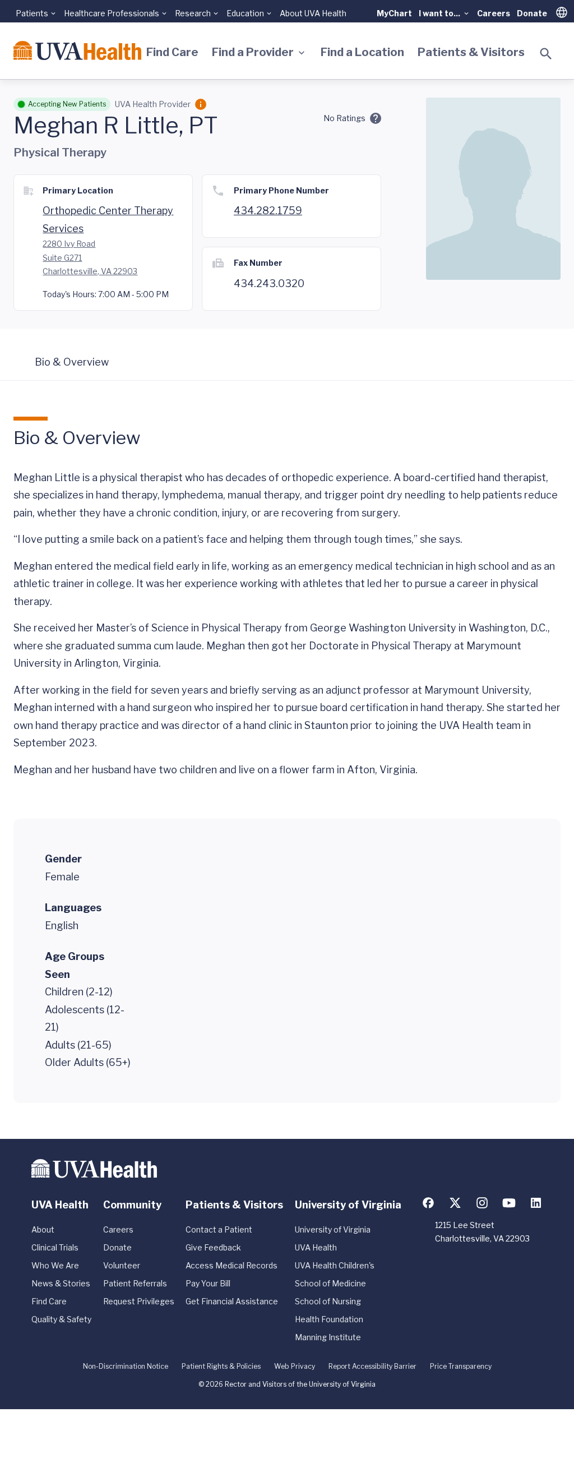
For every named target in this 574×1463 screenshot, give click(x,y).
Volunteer (121, 1265)
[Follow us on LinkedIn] (536, 1203)
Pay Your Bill (208, 1283)
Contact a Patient (219, 1229)
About (42, 1229)
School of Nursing (328, 1301)
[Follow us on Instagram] (482, 1203)
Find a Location (362, 52)
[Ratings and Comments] (375, 118)
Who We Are (55, 1265)
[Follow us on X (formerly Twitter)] (455, 1203)
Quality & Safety (61, 1319)
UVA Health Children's (334, 1265)
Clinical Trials (54, 1247)
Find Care (172, 52)
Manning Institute (328, 1337)
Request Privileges (138, 1301)
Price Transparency (461, 1366)
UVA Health (316, 1247)
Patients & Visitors (471, 52)
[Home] (77, 50)
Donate (532, 13)
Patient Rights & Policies (221, 1366)
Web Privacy (294, 1366)
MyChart (394, 13)
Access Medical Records (231, 1265)
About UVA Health (313, 13)
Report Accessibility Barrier (372, 1366)
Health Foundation (329, 1319)
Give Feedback (213, 1247)
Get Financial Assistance (232, 1301)
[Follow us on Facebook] (428, 1203)
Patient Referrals (135, 1283)
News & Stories (60, 1283)
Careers (493, 13)
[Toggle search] (546, 54)
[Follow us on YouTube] (509, 1203)
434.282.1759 (268, 210)
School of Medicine (330, 1283)
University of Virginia (333, 1229)
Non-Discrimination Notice (125, 1366)
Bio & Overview (72, 362)
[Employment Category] (200, 104)
